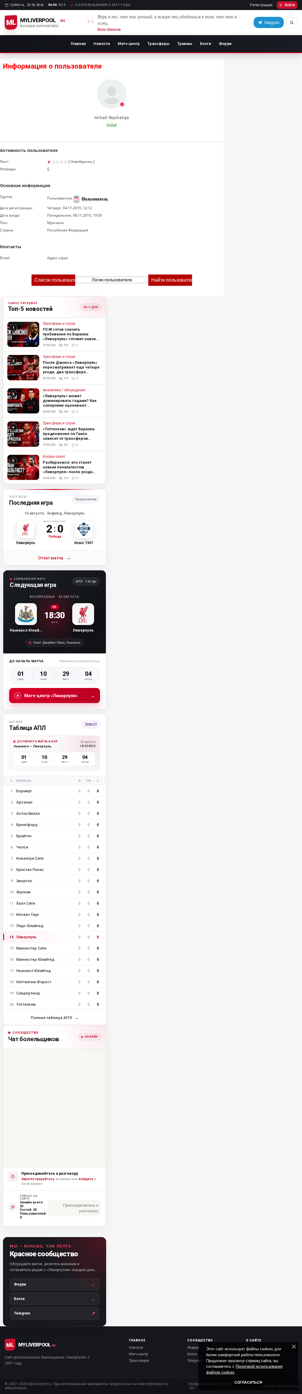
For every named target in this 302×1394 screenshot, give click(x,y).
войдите (86, 1179)
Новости (101, 43)
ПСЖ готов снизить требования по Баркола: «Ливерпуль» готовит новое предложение (69, 336)
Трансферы (158, 43)
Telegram (195, 1361)
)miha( (111, 124)
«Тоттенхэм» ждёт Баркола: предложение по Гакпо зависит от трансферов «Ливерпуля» (69, 436)
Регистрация (261, 5)
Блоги (205, 43)
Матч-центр (129, 43)
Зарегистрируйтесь (38, 1179)
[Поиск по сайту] (291, 22)
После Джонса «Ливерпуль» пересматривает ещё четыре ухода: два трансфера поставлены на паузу (71, 369)
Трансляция (139, 1361)
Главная (78, 43)
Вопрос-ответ (54, 457)
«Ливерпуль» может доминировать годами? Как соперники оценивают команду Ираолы (69, 403)
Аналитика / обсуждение (64, 390)
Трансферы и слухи (59, 324)
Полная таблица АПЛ (55, 1017)
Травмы (184, 43)
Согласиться (248, 1382)
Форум (225, 43)
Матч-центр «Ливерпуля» (59, 695)
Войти (290, 5)
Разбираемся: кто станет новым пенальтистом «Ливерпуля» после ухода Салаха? (68, 469)
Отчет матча (54, 557)
